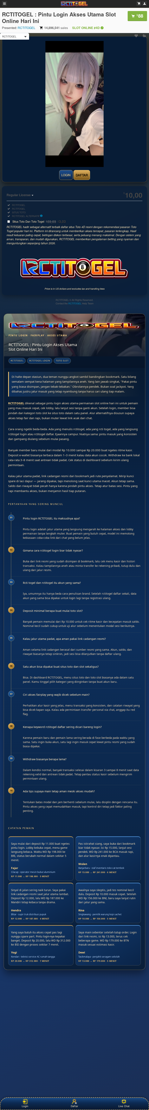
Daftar (74, 1106)
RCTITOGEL (26, 28)
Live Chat (124, 1106)
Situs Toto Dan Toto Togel (39, 221)
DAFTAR (82, 175)
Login (25, 1106)
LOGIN (66, 175)
